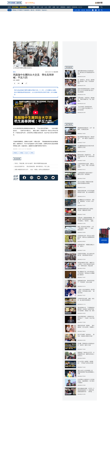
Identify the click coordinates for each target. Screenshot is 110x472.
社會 (42, 7)
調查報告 (63, 7)
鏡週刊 (69, 7)
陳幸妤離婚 (15, 7)
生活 (46, 7)
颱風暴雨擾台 (23, 7)
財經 (38, 7)
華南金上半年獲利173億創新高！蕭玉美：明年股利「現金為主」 (30, 10)
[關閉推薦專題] (108, 228)
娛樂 (54, 7)
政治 (30, 7)
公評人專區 (77, 10)
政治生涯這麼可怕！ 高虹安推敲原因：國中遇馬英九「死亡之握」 (33, 166)
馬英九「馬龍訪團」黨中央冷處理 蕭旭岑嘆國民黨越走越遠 (31, 163)
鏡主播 (83, 10)
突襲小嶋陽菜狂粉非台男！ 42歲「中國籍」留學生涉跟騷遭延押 (32, 169)
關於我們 (88, 10)
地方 (58, 7)
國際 (34, 7)
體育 (50, 7)
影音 (9, 7)
